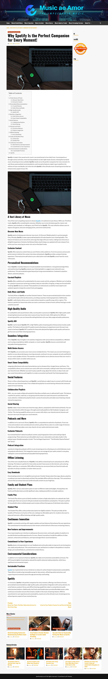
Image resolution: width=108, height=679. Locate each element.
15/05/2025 (39, 638)
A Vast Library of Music (16, 98)
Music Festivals (39, 23)
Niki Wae (11, 43)
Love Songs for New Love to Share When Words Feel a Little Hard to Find (72, 663)
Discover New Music (18, 100)
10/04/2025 (17, 43)
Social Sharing (16, 124)
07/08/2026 (55, 665)
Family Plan (16, 138)
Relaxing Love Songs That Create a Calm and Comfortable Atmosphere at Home (92, 664)
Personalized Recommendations (18, 104)
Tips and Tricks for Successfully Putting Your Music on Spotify (61, 634)
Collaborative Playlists (19, 122)
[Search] (100, 23)
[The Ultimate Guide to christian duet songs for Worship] (16, 653)
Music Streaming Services (76, 23)
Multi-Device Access (18, 116)
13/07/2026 (93, 668)
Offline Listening (14, 132)
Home (8, 23)
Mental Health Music (17, 23)
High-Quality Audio (15, 110)
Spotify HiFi (16, 112)
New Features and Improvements (21, 144)
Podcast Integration (18, 130)
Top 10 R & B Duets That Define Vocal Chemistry (33, 662)
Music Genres (49, 23)
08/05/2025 (61, 636)
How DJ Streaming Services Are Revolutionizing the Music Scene (17, 634)
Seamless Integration (15, 114)
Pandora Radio (11, 657)
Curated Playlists (17, 106)
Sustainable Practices (19, 150)
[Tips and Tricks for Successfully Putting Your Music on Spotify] (61, 623)
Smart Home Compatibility (20, 118)
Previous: (22, 605)
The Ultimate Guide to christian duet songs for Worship (14, 663)
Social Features (14, 120)
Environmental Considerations (19, 148)
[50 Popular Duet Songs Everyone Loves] (54, 653)
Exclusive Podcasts (18, 128)
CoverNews (61, 676)
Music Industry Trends (61, 23)
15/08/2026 (36, 665)
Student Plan (16, 140)
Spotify (12, 153)
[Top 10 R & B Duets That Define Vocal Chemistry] (35, 653)
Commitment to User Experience (21, 146)
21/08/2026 (16, 667)
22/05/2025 (16, 636)
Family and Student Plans (17, 136)
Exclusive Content (17, 102)
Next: (55, 605)
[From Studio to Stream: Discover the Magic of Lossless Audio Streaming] (39, 623)
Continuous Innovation (16, 142)
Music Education (29, 23)
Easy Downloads (17, 134)
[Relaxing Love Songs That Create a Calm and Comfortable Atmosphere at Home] (92, 653)
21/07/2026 (74, 667)
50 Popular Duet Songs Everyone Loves (52, 662)
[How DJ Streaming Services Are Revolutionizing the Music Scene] (17, 623)
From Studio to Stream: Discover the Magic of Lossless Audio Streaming (39, 634)
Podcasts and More (15, 126)
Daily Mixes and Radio (18, 108)
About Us (87, 23)
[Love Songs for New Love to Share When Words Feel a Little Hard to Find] (73, 653)
